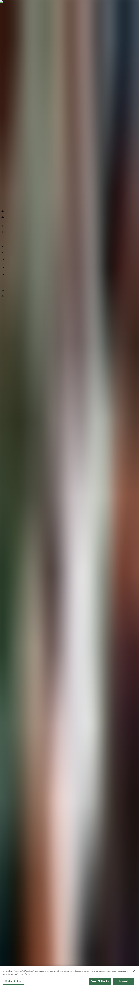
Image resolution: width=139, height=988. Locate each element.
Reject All (123, 981)
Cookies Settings (13, 981)
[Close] (133, 971)
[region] (69, 977)
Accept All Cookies (100, 981)
